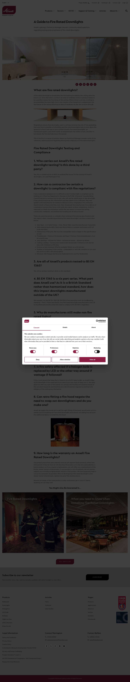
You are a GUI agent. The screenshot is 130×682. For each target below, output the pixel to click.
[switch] (54, 351)
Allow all (92, 359)
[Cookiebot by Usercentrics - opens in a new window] (97, 321)
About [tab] (93, 327)
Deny (37, 359)
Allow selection (65, 359)
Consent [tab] (36, 327)
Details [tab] (65, 327)
